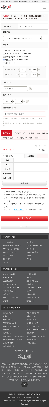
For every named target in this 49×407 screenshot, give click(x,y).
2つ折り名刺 (31, 274)
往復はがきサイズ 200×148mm (16, 60)
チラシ (29, 259)
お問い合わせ (31, 343)
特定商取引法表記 (33, 394)
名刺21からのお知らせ (11, 326)
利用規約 (21, 394)
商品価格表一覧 (9, 346)
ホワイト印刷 (8, 256)
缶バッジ (6, 259)
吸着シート (31, 301)
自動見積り (31, 333)
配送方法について (9, 323)
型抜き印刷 (31, 294)
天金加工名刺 (8, 281)
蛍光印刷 (30, 242)
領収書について (32, 323)
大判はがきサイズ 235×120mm (16, 57)
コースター (7, 262)
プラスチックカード (34, 287)
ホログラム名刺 (32, 252)
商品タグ (6, 294)
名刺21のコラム (32, 340)
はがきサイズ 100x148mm (15, 50)
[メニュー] (45, 7)
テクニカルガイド (33, 326)
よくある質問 (8, 343)
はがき (29, 256)
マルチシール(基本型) (11, 249)
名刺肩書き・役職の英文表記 (13, 336)
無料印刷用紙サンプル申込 (13, 340)
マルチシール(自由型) (34, 246)
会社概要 (12, 394)
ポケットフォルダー (10, 298)
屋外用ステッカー (33, 281)
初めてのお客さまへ (34, 313)
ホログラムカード (9, 252)
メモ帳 (5, 301)
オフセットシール (9, 284)
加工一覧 (6, 330)
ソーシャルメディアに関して (37, 336)
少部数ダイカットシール (12, 246)
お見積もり (7, 333)
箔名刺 (29, 278)
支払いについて (32, 316)
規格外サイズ (10, 63)
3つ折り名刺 (7, 278)
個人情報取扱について (32, 398)
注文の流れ (7, 316)
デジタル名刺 (8, 242)
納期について (19, 210)
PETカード (31, 249)
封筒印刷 (30, 284)
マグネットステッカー (11, 287)
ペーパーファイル (33, 298)
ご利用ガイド (8, 313)
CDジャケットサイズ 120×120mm (18, 53)
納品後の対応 (31, 320)
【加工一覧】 (21, 133)
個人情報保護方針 (15, 398)
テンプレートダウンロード (36, 330)
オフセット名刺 (9, 274)
